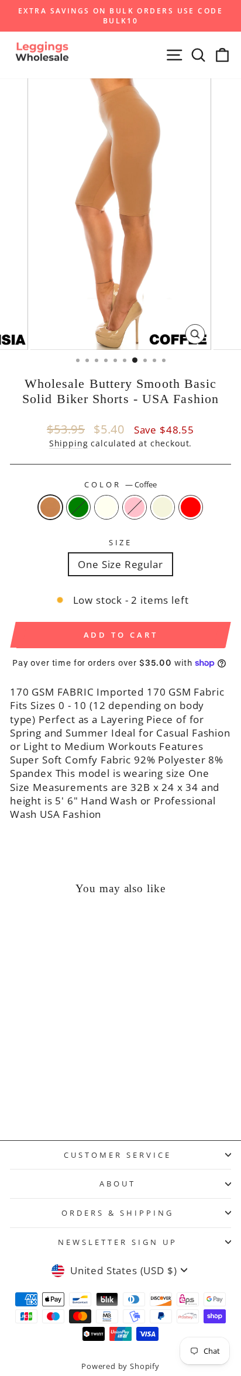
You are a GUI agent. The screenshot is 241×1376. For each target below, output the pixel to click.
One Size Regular (120, 564)
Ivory (106, 507)
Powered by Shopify (120, 1366)
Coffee (50, 507)
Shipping (68, 443)
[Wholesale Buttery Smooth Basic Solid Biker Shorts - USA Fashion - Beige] (72, 1100)
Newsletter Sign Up (117, 1242)
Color (120, 484)
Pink (134, 507)
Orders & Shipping (117, 1213)
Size (121, 542)
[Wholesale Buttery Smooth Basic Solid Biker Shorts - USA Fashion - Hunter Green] (31, 1100)
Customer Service (117, 1155)
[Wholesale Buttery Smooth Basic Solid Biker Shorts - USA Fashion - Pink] (58, 1100)
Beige (162, 507)
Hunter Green (78, 507)
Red (190, 507)
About (117, 1183)
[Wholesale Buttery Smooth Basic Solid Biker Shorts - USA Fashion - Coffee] (18, 1100)
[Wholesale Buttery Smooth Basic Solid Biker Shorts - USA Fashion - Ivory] (45, 1100)
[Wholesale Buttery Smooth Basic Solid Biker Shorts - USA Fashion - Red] (85, 1100)
